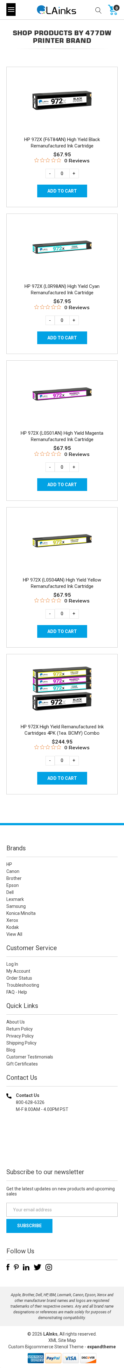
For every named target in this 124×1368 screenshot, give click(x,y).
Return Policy (19, 1028)
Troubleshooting (22, 985)
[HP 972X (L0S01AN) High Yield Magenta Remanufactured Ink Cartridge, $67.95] (62, 394)
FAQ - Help (16, 992)
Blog (10, 1049)
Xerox (12, 920)
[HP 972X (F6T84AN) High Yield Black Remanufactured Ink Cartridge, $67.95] (62, 101)
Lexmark (15, 899)
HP (9, 864)
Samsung (16, 906)
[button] (62, 1150)
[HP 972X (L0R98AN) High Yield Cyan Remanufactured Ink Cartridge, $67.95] (62, 247)
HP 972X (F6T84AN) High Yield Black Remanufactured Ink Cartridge (62, 143)
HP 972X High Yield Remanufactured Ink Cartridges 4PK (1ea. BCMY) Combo (62, 730)
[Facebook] (8, 1267)
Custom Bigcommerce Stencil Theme (46, 1346)
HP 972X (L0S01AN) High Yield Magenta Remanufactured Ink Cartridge (62, 436)
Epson (12, 885)
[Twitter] (37, 1267)
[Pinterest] (16, 1267)
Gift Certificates (22, 1063)
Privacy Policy (20, 1035)
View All (14, 934)
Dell (10, 892)
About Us (15, 1021)
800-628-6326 (30, 1102)
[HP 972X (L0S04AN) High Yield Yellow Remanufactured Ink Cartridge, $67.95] (62, 541)
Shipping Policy (21, 1042)
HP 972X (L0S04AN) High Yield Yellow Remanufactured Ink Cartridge (62, 583)
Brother (14, 878)
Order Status (19, 978)
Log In (12, 964)
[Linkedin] (26, 1267)
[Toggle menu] (11, 9)
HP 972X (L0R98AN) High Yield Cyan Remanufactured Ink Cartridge (62, 289)
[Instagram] (48, 1267)
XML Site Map (62, 1340)
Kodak (12, 927)
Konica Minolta (21, 913)
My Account (18, 971)
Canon (12, 871)
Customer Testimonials (29, 1056)
